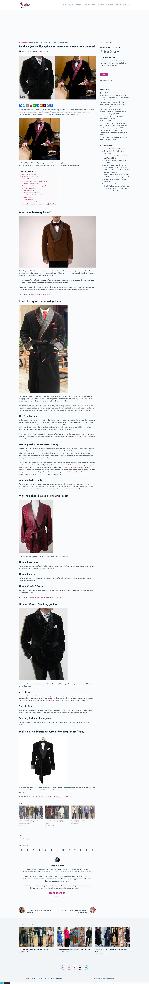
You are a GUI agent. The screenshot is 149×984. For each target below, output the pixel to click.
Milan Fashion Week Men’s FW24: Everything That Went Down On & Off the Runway (56, 822)
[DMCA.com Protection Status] (5, 983)
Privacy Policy (60, 978)
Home (64, 5)
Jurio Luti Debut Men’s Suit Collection (81, 820)
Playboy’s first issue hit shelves (73, 467)
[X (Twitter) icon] (60, 893)
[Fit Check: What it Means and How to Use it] (36, 937)
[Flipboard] (87, 850)
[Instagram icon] (64, 893)
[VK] (57, 850)
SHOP (124, 5)
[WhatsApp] (81, 850)
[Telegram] (69, 850)
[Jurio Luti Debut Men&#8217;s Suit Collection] (83, 812)
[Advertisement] (74, 23)
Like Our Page (106, 80)
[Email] (93, 850)
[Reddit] (45, 850)
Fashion (70, 5)
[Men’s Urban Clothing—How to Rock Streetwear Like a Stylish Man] (31, 812)
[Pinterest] (34, 850)
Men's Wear (24, 839)
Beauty (78, 5)
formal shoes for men (53, 700)
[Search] (129, 5)
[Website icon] (57, 893)
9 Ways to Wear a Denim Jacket (40, 294)
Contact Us (109, 5)
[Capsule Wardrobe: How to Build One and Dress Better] (112, 937)
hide (36, 171)
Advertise (118, 5)
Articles (87, 5)
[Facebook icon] (50, 893)
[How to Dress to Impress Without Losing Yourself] (74, 937)
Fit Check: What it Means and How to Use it (33, 949)
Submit (104, 74)
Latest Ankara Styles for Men (114, 149)
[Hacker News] (51, 850)
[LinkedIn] (40, 850)
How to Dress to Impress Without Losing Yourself (73, 949)
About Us (101, 5)
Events (94, 5)
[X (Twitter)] (28, 850)
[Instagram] (74, 967)
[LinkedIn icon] (54, 893)
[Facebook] (22, 850)
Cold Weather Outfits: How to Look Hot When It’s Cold (48, 797)
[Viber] (75, 850)
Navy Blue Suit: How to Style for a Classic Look (45, 597)
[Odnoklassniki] (63, 850)
